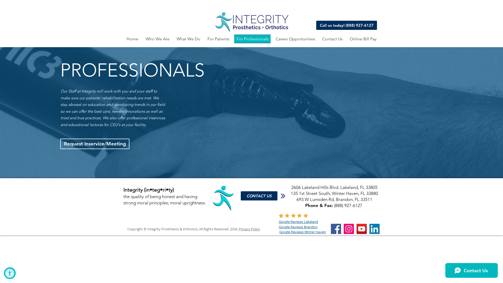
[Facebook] (336, 229)
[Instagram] (349, 229)
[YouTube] (362, 229)
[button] (188, 39)
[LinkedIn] (374, 229)
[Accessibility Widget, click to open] (10, 273)
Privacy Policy (249, 229)
